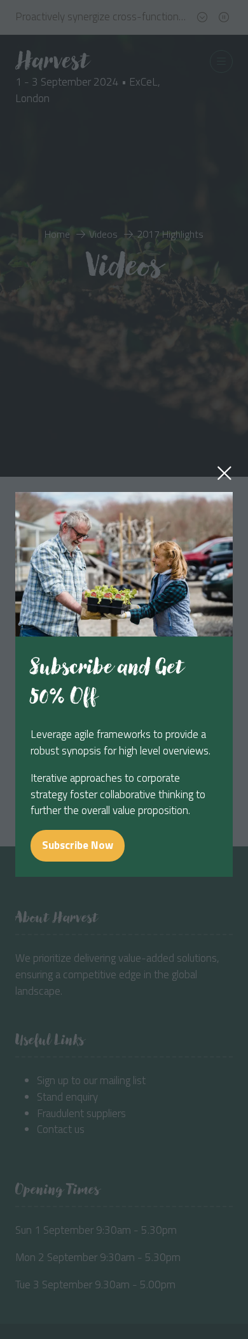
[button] (224, 473)
